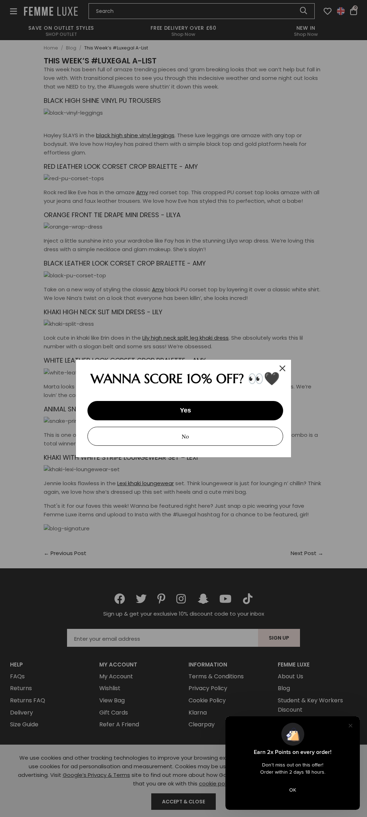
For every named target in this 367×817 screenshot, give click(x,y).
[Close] (282, 368)
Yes (185, 410)
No (185, 436)
